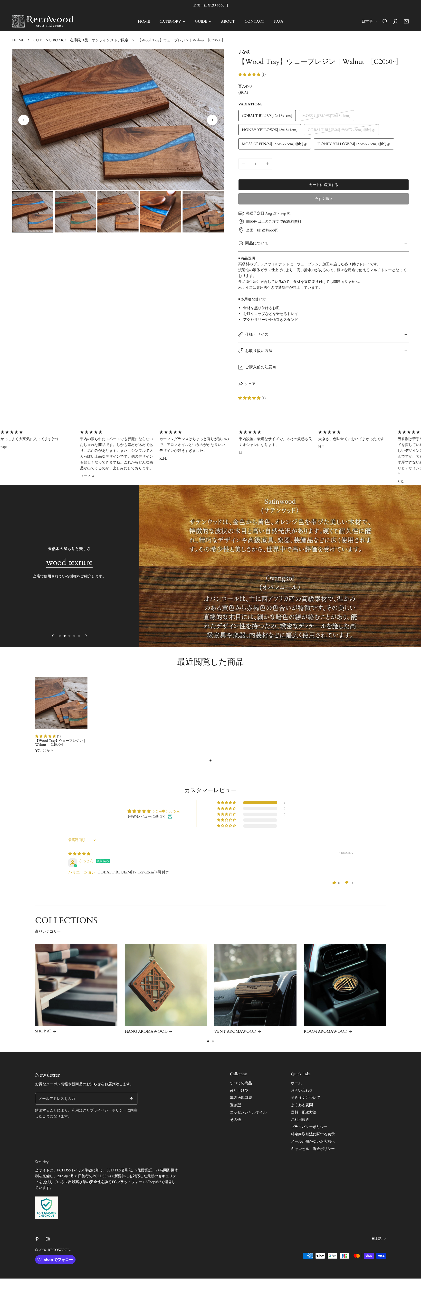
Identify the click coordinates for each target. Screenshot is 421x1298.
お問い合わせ (302, 1090)
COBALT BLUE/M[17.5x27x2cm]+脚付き (341, 129)
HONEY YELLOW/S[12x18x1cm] (269, 129)
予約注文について (305, 1097)
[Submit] (131, 1098)
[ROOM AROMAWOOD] (345, 985)
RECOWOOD (59, 1250)
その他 (235, 1119)
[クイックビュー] (78, 723)
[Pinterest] (37, 1239)
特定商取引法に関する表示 (313, 1134)
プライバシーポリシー (309, 1126)
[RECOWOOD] (42, 21)
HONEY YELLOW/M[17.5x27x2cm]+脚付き (353, 143)
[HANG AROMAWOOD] (166, 985)
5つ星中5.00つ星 (166, 811)
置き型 (235, 1105)
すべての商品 (241, 1083)
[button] (406, 21)
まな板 (244, 51)
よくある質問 (302, 1105)
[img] (79, 853)
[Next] (212, 120)
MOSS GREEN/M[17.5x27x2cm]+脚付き (274, 143)
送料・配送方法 (303, 1112)
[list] (118, 119)
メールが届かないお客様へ (313, 1141)
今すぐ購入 (324, 198)
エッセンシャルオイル (248, 1112)
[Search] (385, 21)
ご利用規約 (300, 1119)
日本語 (367, 21)
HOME (18, 40)
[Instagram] (47, 1239)
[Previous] (23, 120)
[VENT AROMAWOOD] (255, 985)
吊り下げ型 (239, 1090)
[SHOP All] (76, 985)
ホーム (296, 1083)
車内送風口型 (241, 1097)
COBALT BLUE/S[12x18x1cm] (267, 115)
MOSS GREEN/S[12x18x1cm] (326, 115)
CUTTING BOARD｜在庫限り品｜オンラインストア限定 (80, 40)
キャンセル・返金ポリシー (313, 1148)
